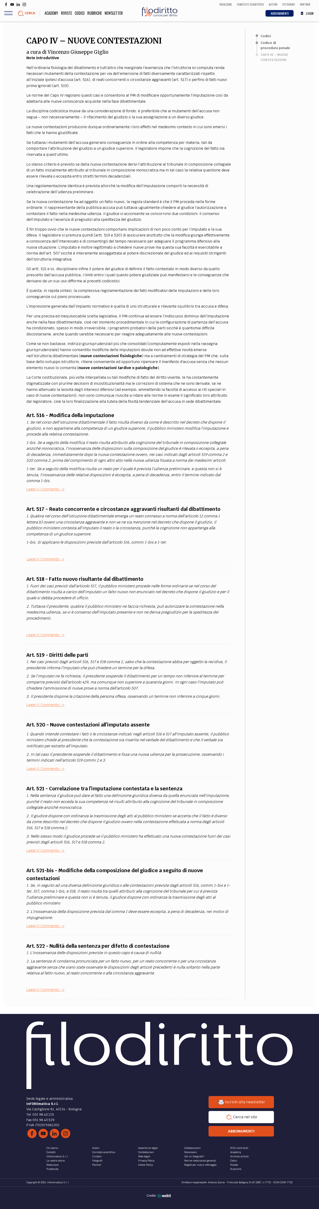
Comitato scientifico (103, 1152)
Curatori (97, 1156)
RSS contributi (239, 1148)
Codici (80, 13)
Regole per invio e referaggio (200, 1164)
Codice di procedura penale (275, 45)
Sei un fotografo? (194, 1156)
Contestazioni (146, 1152)
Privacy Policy (146, 1160)
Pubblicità (52, 1169)
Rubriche (94, 13)
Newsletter (114, 13)
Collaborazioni (192, 1148)
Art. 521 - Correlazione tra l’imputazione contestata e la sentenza (104, 788)
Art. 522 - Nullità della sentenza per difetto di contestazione (98, 946)
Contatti (51, 1152)
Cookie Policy (145, 1164)
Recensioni (190, 1152)
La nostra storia (55, 1160)
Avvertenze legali (148, 1148)
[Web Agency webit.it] (164, 1195)
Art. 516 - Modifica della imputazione (70, 415)
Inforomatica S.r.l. (57, 1156)
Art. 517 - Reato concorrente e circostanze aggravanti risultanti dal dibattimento (123, 509)
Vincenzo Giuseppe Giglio (78, 52)
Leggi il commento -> (45, 489)
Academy (51, 13)
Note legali (144, 1156)
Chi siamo (52, 1148)
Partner (96, 1164)
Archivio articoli (239, 1156)
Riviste (66, 13)
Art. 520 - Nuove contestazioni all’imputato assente (88, 725)
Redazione (52, 1164)
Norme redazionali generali (200, 1160)
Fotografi (97, 1160)
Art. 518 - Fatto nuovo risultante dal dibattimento (84, 579)
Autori (95, 1148)
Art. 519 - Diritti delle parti (57, 655)
